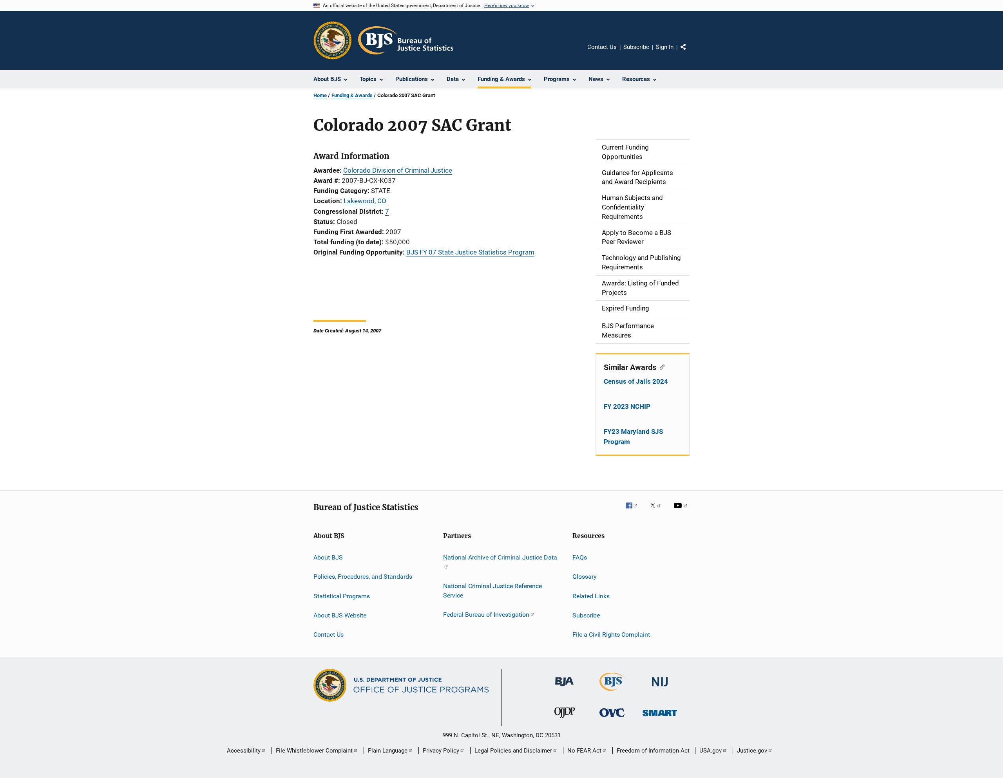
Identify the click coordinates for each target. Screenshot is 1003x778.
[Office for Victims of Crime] (612, 718)
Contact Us (602, 47)
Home (320, 95)
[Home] (405, 40)
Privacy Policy (441, 750)
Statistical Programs (341, 595)
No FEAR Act (584, 750)
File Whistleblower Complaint (314, 750)
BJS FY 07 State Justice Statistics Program (470, 252)
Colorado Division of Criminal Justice (397, 170)
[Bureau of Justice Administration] (564, 687)
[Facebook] (634, 511)
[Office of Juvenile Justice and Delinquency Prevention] (564, 719)
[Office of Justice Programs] (332, 40)
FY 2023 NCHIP (627, 406)
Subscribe (636, 47)
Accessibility (244, 750)
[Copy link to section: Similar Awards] (660, 366)
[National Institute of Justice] (660, 688)
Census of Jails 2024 (636, 381)
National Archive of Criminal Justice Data (500, 557)
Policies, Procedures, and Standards (362, 576)
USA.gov (710, 750)
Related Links (591, 595)
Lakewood (359, 201)
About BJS (328, 557)
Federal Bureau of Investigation (486, 614)
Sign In (664, 47)
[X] (658, 511)
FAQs (579, 557)
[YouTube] (681, 511)
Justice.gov (752, 750)
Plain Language (387, 750)
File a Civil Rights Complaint (611, 634)
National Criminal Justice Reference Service (492, 590)
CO (381, 201)
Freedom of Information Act (653, 750)
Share (690, 52)
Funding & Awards (352, 95)
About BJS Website (339, 615)
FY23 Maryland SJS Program (633, 437)
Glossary (584, 576)
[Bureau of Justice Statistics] (612, 692)
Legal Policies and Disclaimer (513, 750)
